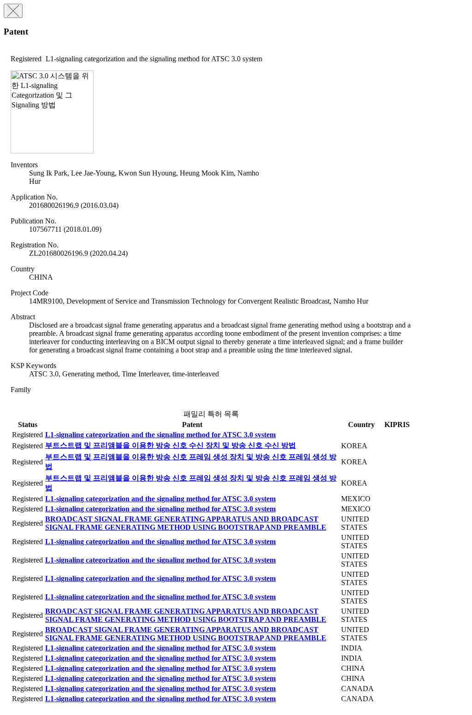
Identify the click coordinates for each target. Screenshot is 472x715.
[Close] (13, 11)
